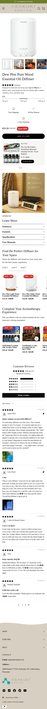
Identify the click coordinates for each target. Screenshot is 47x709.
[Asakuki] (23, 8)
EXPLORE (6, 639)
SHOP (4, 631)
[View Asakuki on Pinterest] (19, 690)
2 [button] (22, 605)
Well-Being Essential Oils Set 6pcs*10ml (10, 346)
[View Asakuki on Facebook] (14, 690)
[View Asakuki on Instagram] (4, 690)
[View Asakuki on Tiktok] (9, 690)
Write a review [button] (23, 395)
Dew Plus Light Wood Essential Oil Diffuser (10, 295)
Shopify (21, 702)
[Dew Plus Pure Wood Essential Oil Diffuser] (7, 64)
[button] (38, 8)
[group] (23, 1)
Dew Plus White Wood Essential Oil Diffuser (31, 295)
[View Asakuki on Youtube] (25, 690)
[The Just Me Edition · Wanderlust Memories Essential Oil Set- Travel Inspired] (12, 153)
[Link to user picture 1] (7, 456)
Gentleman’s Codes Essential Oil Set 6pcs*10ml (29, 347)
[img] (7, 410)
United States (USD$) (11, 697)
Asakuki (9, 702)
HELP (4, 647)
